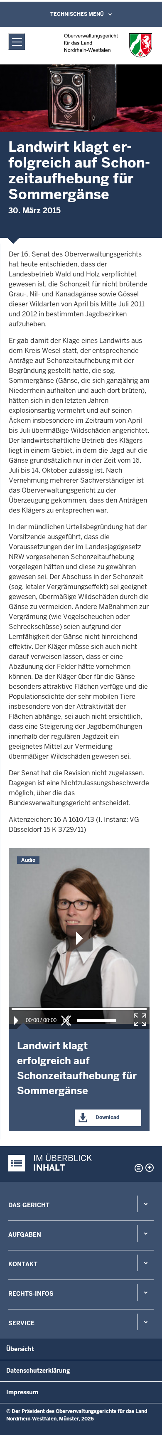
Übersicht (20, 1349)
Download (106, 1117)
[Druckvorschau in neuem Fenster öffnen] (137, 1168)
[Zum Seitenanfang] (149, 1168)
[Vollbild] (140, 1019)
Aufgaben (24, 1234)
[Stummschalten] (66, 1020)
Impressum (22, 1392)
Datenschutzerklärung (38, 1370)
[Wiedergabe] (16, 1020)
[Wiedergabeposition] (79, 1009)
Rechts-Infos (31, 1293)
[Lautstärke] (96, 1020)
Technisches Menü (77, 14)
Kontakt (22, 1264)
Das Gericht (28, 1205)
